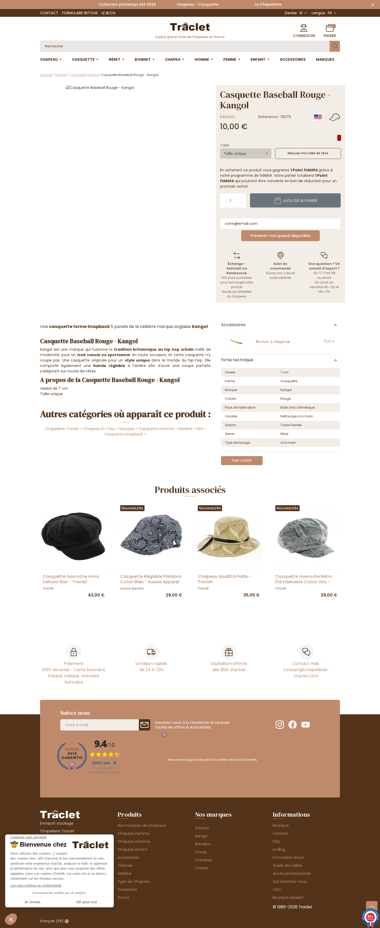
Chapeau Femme (134, 833)
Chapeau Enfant (132, 849)
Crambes (203, 860)
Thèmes (125, 865)
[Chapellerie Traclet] (190, 26)
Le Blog (109, 13)
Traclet (201, 868)
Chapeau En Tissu (99, 428)
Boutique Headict (288, 897)
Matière (185, 428)
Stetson (202, 828)
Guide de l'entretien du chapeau (237, 293)
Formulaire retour (80, 13)
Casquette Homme (156, 428)
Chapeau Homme (134, 841)
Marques (127, 428)
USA (199, 428)
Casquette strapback (123, 434)
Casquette (127, 889)
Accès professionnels (292, 873)
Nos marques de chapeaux (142, 825)
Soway (201, 852)
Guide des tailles (287, 865)
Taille (224, 145)
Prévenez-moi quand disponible (280, 235)
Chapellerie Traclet (62, 428)
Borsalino (203, 844)
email (326, 277)
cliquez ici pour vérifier (276, 759)
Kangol (227, 116)
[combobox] (245, 153)
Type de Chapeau (134, 881)
